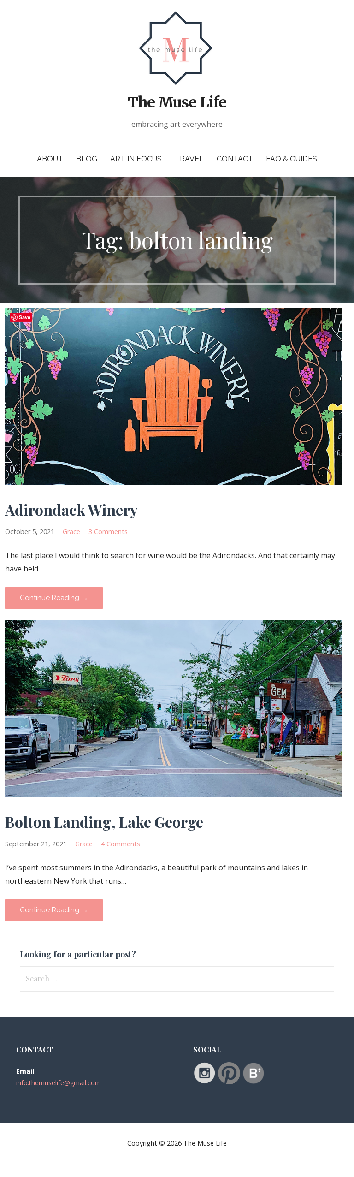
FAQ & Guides (291, 159)
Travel (189, 159)
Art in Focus (136, 159)
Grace (71, 531)
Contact (235, 159)
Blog (86, 159)
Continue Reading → (54, 598)
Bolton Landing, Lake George (104, 822)
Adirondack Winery (71, 509)
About (50, 159)
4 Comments (120, 843)
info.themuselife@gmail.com (58, 1082)
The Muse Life (177, 102)
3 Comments (108, 531)
